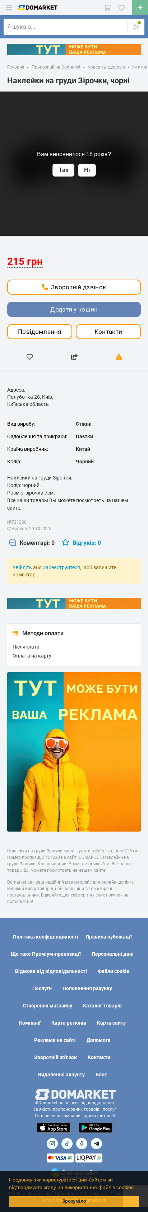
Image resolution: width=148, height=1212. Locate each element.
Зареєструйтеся (61, 567)
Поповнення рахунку (87, 988)
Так (63, 170)
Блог (101, 1074)
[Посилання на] (52, 1143)
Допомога (99, 1040)
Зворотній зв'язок (55, 1057)
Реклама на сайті (55, 1040)
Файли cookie (113, 971)
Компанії (30, 1023)
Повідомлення (39, 331)
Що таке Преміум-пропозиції (46, 954)
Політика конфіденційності (45, 937)
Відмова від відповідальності (51, 971)
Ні (87, 170)
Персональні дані (113, 954)
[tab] (32, 543)
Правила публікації (108, 937)
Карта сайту (111, 1023)
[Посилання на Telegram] (96, 1143)
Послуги (42, 988)
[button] (138, 1188)
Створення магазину (47, 1006)
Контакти (108, 331)
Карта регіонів (68, 1023)
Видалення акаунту (61, 1074)
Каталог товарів (102, 1006)
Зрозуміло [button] (74, 1201)
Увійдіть (22, 567)
